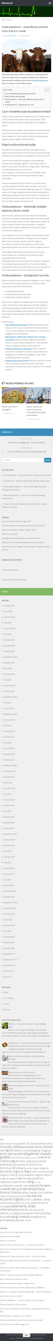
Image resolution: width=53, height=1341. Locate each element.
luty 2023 (7, 743)
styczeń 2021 (9, 885)
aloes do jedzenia (9, 1143)
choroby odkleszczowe (17, 1147)
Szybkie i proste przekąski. (10, 1236)
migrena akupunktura (29, 1178)
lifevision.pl (7, 3)
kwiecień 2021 (9, 868)
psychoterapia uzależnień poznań (25, 1187)
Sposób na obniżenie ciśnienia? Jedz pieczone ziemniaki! (23, 525)
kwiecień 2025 (9, 685)
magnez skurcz (43, 1175)
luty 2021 (7, 880)
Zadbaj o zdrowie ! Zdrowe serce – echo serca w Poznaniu (22, 1245)
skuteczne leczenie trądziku (21, 1197)
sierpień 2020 (9, 914)
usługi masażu (20, 1217)
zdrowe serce (23, 1220)
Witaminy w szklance (10, 534)
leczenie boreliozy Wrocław (21, 1166)
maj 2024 (7, 703)
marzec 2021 (9, 874)
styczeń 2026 (9, 640)
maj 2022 (7, 794)
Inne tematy (7, 20)
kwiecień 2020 (9, 937)
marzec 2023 (9, 737)
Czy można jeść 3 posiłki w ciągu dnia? (16, 521)
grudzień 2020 (9, 891)
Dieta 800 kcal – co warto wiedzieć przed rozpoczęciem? (29, 1043)
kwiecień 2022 (9, 800)
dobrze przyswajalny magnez (32, 1150)
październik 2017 (10, 960)
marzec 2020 (9, 942)
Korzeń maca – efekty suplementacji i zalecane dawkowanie (27, 481)
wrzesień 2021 (9, 840)
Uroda (6, 1004)
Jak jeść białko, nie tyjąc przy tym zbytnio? (16, 1316)
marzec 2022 (9, 805)
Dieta (6, 992)
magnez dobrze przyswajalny (17, 1175)
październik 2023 (10, 714)
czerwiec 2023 (9, 720)
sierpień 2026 (9, 606)
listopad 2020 (9, 897)
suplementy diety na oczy (15, 1203)
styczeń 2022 (9, 817)
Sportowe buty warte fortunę (17, 360)
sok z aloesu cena (37, 1199)
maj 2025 (7, 680)
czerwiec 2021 (9, 857)
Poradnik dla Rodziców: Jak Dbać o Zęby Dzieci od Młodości (22, 1288)
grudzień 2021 (9, 823)
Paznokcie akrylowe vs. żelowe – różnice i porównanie (28, 1118)
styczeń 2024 (9, 708)
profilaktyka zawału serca (15, 1185)
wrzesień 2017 (9, 965)
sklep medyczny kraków (36, 1192)
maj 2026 (7, 623)
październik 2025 (10, 657)
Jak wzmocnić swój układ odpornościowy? (16, 1232)
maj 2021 (7, 862)
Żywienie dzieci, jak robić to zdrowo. (21, 1072)
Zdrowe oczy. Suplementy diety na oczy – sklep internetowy (23, 1256)
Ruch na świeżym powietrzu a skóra (13, 1279)
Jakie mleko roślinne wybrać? (11, 1296)
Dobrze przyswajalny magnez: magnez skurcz (19, 530)
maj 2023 (7, 725)
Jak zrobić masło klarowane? (17, 325)
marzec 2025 (9, 691)
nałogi (30, 1182)
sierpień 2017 (9, 971)
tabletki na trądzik (10, 1213)
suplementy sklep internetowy (17, 1208)
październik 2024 (10, 697)
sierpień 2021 (9, 845)
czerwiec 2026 (9, 617)
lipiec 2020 (8, 920)
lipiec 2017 (8, 977)
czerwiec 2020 (9, 925)
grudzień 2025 (9, 645)
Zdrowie (7, 1009)
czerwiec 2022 (9, 788)
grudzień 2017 (9, 954)
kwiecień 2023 (9, 731)
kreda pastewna (41, 80)
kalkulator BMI (34, 1158)
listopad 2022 (9, 760)
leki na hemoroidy (42, 1171)
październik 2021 (10, 834)
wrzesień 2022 (9, 771)
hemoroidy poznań (20, 1157)
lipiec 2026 (8, 611)
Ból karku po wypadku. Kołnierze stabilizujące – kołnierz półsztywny (25, 1292)
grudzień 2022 (9, 754)
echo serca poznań (13, 1154)
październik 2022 (10, 765)
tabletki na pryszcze (31, 1210)
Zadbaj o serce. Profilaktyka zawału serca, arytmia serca (23, 542)
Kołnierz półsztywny (28, 1161)
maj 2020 (7, 931)
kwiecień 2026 (9, 628)
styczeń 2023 (9, 748)
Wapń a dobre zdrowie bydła (15, 96)
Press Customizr (37, 1338)
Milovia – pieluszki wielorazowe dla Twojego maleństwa (21, 1275)
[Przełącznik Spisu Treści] (46, 90)
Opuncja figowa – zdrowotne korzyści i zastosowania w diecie (27, 475)
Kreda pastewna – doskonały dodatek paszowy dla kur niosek (24, 100)
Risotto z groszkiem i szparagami (19, 349)
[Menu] (50, 3)
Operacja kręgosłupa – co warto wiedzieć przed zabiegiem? (22, 1300)
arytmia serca (45, 1143)
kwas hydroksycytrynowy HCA (23, 1162)
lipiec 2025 (8, 668)
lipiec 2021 (8, 851)
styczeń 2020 (9, 948)
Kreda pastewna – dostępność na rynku (19, 105)
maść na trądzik (8, 1178)
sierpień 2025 (9, 663)
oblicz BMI (38, 1182)
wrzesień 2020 (9, 908)
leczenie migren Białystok (36, 1168)
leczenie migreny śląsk (16, 1171)
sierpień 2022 (9, 777)
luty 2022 (7, 811)
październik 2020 (10, 902)
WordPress (20, 1338)
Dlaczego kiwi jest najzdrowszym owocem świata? (21, 538)
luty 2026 (7, 634)
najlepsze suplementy (13, 1182)
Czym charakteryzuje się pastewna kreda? (20, 94)
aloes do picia (27, 1143)
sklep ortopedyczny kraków (13, 1196)
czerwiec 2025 (9, 674)
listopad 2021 (9, 828)
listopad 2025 (9, 651)
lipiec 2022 (8, 783)
